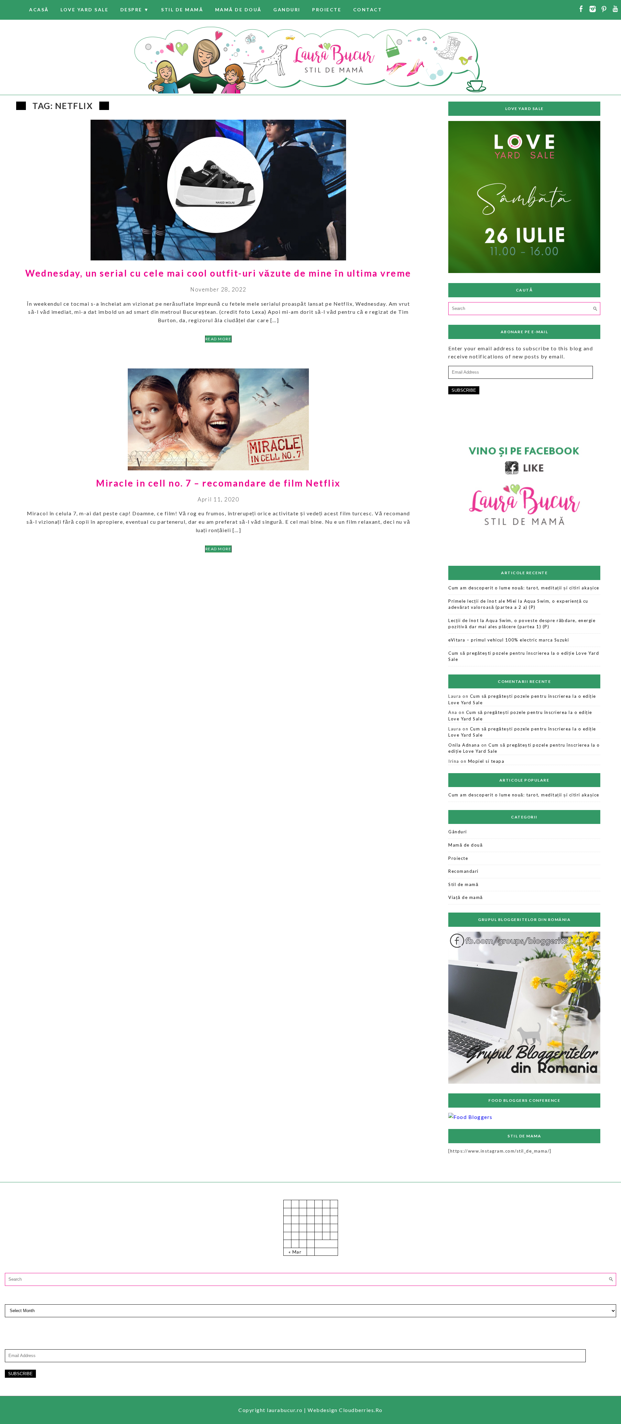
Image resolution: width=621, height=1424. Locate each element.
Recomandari (463, 871)
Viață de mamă (465, 897)
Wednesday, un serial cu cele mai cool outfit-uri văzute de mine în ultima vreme (218, 273)
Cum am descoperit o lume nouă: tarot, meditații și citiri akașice (523, 587)
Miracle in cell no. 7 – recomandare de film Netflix (218, 482)
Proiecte (326, 9)
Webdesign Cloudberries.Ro (345, 1410)
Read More (218, 338)
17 (311, 1228)
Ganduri (286, 9)
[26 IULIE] (524, 271)
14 (287, 1228)
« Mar (295, 1251)
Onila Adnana (464, 745)
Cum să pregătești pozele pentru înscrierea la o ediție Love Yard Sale (523, 656)
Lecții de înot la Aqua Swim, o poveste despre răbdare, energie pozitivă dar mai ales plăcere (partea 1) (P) (521, 624)
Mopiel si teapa (486, 761)
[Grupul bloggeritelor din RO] (524, 1082)
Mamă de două (238, 9)
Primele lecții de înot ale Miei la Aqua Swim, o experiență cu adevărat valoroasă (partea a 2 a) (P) (518, 604)
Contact (367, 9)
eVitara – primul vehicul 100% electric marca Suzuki (508, 639)
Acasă (39, 9)
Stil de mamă (182, 9)
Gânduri (457, 831)
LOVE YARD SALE (84, 9)
